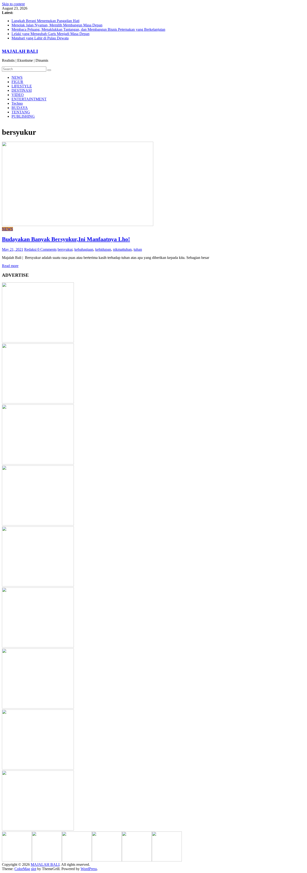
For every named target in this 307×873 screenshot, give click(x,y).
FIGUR (17, 82)
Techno (17, 103)
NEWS (17, 77)
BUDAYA (20, 108)
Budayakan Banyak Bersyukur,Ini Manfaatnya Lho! (66, 239)
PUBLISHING (23, 116)
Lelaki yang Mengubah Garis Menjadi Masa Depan (50, 34)
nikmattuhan (122, 249)
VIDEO (18, 95)
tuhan (138, 249)
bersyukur (65, 249)
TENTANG (21, 112)
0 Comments (47, 249)
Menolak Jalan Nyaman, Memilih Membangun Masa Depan (57, 25)
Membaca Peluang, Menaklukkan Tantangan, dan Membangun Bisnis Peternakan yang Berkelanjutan (88, 29)
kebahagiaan (83, 249)
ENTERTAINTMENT (29, 99)
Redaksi (30, 249)
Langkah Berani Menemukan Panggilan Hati (45, 21)
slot (33, 869)
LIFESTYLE (22, 86)
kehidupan (103, 249)
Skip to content (13, 4)
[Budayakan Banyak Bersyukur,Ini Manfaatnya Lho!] (77, 225)
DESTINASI (22, 90)
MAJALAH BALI (20, 51)
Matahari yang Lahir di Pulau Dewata (40, 38)
